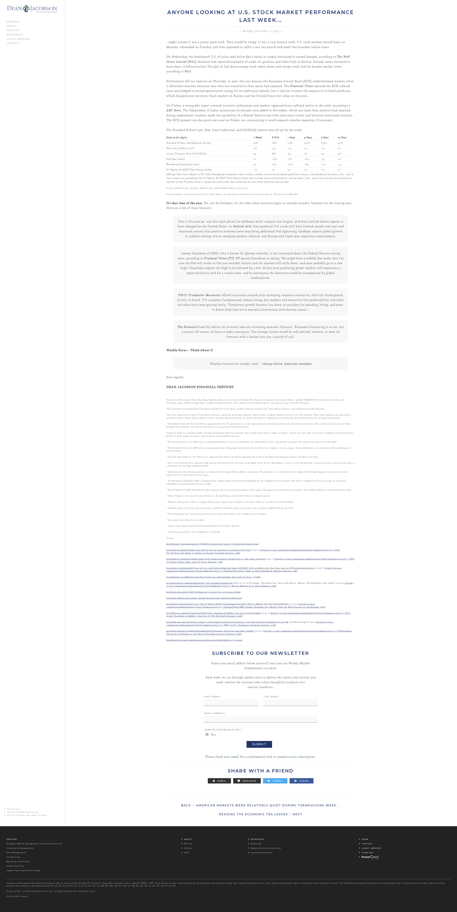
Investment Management (20, 848)
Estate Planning (15, 866)
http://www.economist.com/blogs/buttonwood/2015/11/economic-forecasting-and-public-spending (210, 630)
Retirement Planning (17, 861)
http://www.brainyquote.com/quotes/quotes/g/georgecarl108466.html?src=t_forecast (204, 640)
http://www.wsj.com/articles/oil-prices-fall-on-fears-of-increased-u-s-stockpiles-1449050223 (208, 549)
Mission (188, 844)
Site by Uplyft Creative (17, 896)
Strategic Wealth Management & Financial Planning (34, 844)
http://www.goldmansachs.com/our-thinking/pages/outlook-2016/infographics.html (204, 598)
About (12, 26)
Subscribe (256, 844)
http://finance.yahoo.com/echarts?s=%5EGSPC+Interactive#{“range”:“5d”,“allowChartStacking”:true (212, 543)
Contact (13, 43)
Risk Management (16, 853)
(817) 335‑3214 (13, 808)
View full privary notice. (84, 891)
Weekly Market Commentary (266, 848)
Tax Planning (13, 857)
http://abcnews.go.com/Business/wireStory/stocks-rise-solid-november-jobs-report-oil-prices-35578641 (213, 576)
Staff (186, 853)
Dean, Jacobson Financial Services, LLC (35, 891)
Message (249, 781)
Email (221, 781)
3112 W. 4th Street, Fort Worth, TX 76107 (27, 815)
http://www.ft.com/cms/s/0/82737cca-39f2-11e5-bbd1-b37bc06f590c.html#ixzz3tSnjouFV (206, 603)
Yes (213, 734)
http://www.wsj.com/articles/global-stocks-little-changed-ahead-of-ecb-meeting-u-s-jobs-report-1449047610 (215, 558)
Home (365, 839)
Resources (15, 34)
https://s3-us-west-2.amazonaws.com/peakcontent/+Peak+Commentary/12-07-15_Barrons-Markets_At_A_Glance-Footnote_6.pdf (260, 584)
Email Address (215, 713)
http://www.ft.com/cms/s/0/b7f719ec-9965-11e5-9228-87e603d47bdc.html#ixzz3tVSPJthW (207, 568)
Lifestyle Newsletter (262, 853)
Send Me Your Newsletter (223, 729)
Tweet (277, 781)
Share (303, 781)
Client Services (18, 39)
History (188, 848)
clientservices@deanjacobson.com (23, 812)
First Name (212, 696)
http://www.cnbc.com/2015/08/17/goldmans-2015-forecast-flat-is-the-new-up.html (203, 591)
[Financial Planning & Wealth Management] (32, 9)
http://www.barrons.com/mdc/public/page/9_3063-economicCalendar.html (199, 583)
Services (13, 21)
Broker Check (370, 857)
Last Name (272, 696)
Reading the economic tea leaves (260, 814)
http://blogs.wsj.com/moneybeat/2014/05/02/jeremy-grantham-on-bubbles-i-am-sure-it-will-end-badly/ (213, 613)
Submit (259, 744)
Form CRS (367, 853)
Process (13, 30)
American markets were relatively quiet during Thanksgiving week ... (260, 805)
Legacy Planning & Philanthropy (23, 870)
